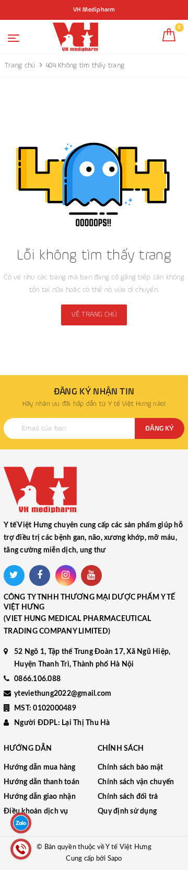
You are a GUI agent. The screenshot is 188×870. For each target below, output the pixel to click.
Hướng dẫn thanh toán (41, 782)
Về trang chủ (94, 314)
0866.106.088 (37, 679)
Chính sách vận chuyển (136, 782)
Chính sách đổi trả (128, 796)
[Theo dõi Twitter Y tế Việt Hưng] (14, 575)
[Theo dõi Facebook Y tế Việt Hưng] (39, 575)
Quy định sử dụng (127, 811)
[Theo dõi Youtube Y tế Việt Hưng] (91, 575)
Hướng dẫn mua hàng (40, 767)
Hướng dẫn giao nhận (40, 796)
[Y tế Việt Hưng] (75, 36)
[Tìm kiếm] (146, 39)
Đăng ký (159, 428)
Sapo (115, 858)
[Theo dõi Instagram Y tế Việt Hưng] (65, 575)
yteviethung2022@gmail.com (62, 693)
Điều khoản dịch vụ (36, 811)
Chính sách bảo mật (130, 767)
